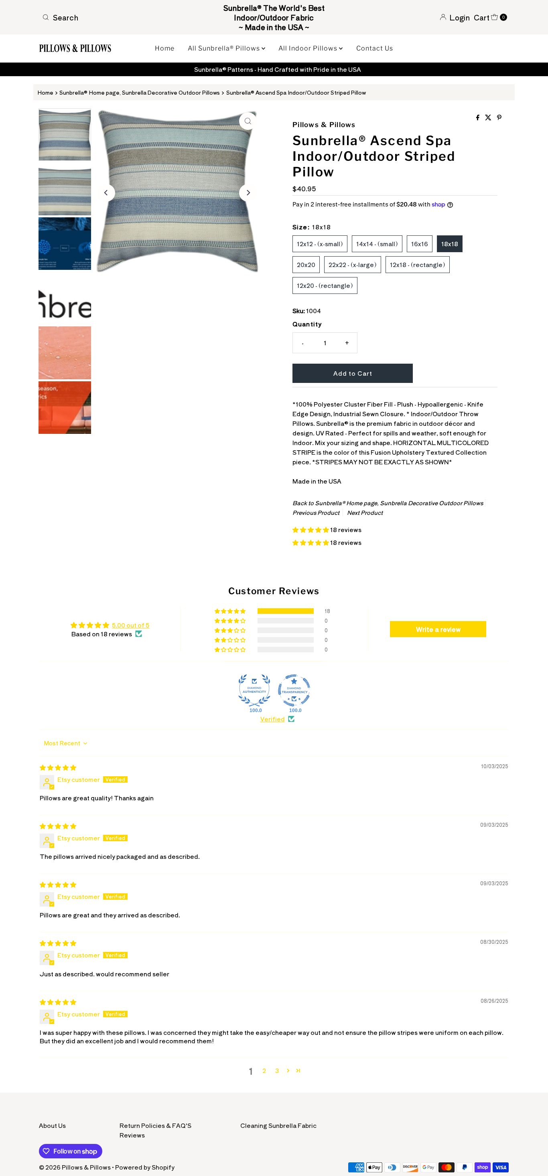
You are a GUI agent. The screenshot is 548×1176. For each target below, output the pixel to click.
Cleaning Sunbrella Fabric (278, 1125)
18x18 (449, 243)
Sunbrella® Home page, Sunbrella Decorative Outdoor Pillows (139, 92)
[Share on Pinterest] (499, 117)
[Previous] (106, 193)
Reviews (132, 1135)
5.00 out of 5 (130, 625)
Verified (272, 719)
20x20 (306, 264)
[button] (311, 529)
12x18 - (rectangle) (417, 264)
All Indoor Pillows (308, 48)
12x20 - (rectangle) (325, 285)
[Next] (248, 193)
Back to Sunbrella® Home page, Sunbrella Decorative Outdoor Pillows (387, 503)
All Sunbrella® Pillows (225, 48)
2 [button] (264, 1070)
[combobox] (115, 17)
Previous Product (315, 512)
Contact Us (374, 48)
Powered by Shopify (145, 1167)
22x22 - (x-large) (353, 264)
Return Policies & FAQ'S (155, 1125)
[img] (58, 767)
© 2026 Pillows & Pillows (75, 1167)
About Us (52, 1125)
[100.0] (254, 690)
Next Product (365, 512)
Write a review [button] (438, 629)
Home (165, 48)
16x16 (419, 243)
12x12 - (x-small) (320, 243)
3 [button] (277, 1070)
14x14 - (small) (377, 243)
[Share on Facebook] (478, 117)
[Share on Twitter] (489, 117)
